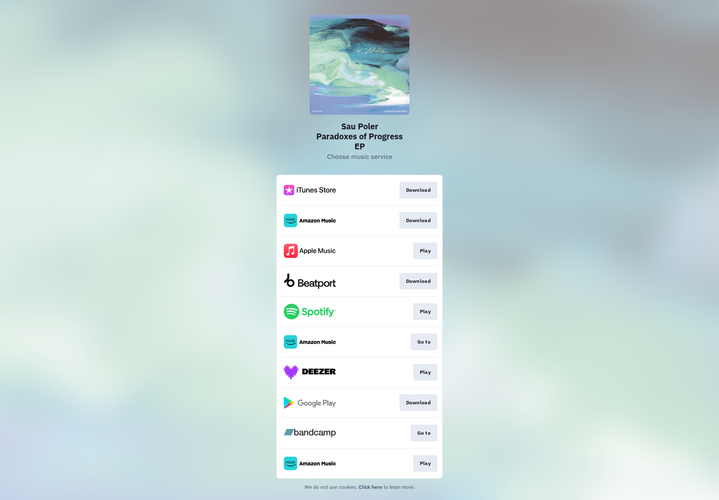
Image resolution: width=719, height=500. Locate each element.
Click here (370, 487)
